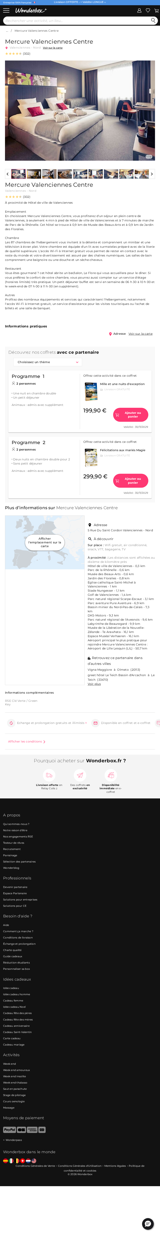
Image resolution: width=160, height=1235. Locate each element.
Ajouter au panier (133, 414)
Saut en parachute (15, 1088)
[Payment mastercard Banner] (42, 1132)
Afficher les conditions (25, 741)
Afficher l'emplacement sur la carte (44, 542)
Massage (8, 1107)
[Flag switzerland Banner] (22, 1161)
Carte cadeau (11, 1038)
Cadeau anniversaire (16, 1025)
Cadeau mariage (14, 1044)
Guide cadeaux (12, 956)
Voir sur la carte (53, 47)
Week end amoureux (16, 1070)
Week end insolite (14, 1076)
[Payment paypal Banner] (9, 1132)
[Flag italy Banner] (11, 1161)
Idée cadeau (11, 988)
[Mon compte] (139, 10)
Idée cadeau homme (16, 994)
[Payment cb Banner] (21, 1132)
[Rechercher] (153, 20)
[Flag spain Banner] (5, 1161)
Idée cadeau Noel (14, 1006)
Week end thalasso (15, 1082)
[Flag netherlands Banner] (28, 1161)
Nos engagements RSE (18, 836)
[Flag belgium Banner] (17, 1161)
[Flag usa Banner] (33, 1161)
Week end (9, 1063)
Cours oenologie (14, 1101)
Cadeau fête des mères (18, 1019)
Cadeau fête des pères (17, 1013)
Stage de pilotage (14, 1095)
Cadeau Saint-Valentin (17, 1032)
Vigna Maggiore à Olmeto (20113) (114, 670)
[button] (10, 107)
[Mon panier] (156, 10)
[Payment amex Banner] (32, 1132)
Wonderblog (11, 867)
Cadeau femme (13, 1000)
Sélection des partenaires (19, 861)
